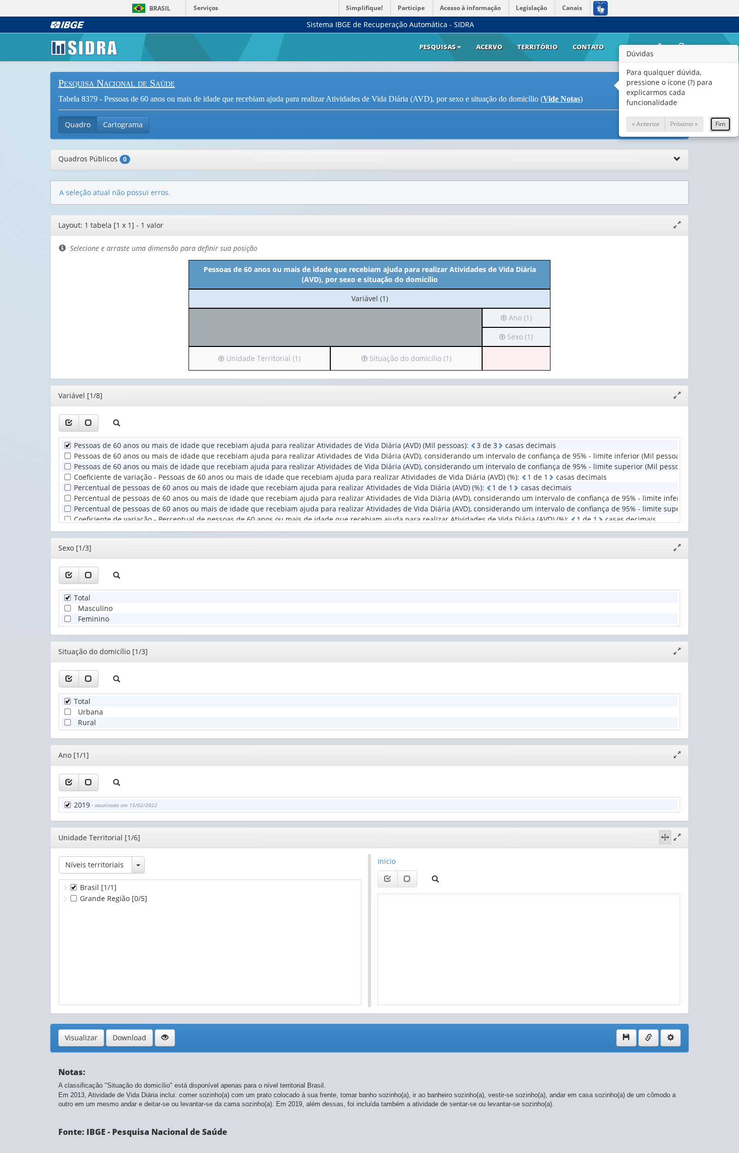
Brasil (149, 8)
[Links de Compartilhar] (648, 1037)
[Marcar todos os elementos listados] (69, 422)
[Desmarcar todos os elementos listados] (88, 422)
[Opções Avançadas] (671, 1037)
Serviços (206, 8)
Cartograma (123, 124)
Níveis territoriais (94, 864)
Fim (720, 124)
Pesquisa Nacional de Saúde (116, 82)
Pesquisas (437, 46)
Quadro (77, 124)
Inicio (387, 861)
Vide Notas (561, 99)
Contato (588, 46)
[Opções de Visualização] (165, 1037)
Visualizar (81, 1037)
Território (537, 46)
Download (129, 1037)
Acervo (489, 46)
